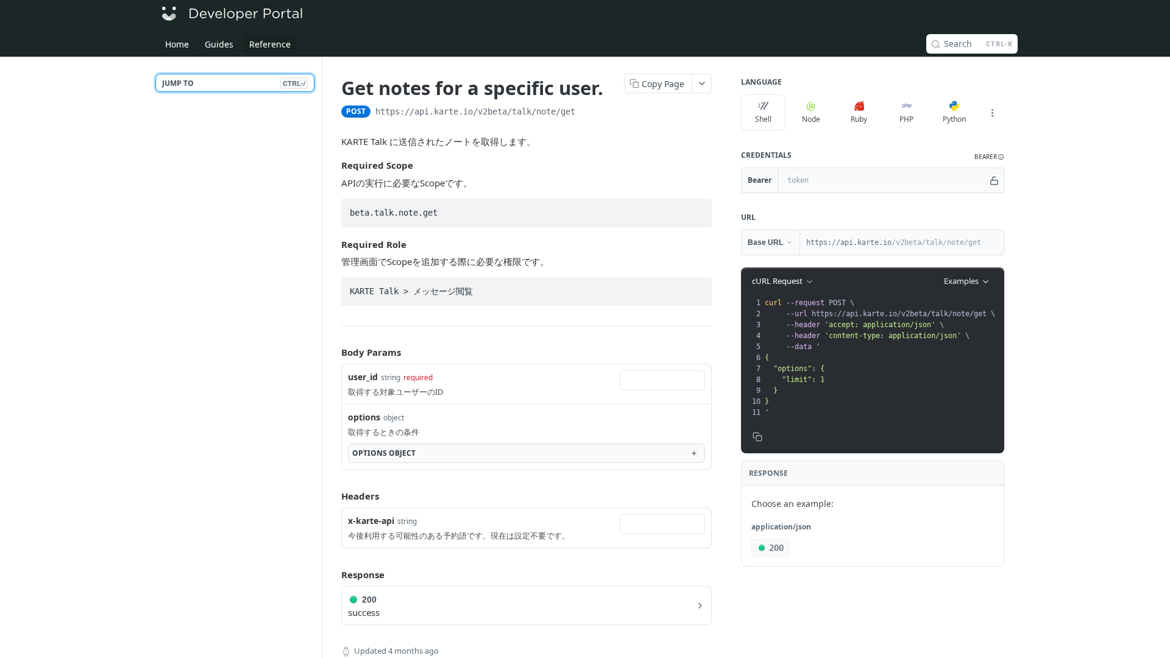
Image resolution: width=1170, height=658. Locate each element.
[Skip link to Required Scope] (333, 165)
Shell (763, 119)
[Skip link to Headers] (332, 496)
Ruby (859, 119)
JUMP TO (233, 83)
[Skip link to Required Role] (333, 244)
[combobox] (662, 380)
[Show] (994, 180)
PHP (906, 119)
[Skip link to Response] (332, 574)
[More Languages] (992, 113)
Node (811, 119)
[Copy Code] (697, 209)
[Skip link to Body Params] (332, 352)
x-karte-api (371, 520)
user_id (363, 377)
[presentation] (883, 357)
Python (954, 119)
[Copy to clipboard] (587, 112)
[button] (989, 156)
